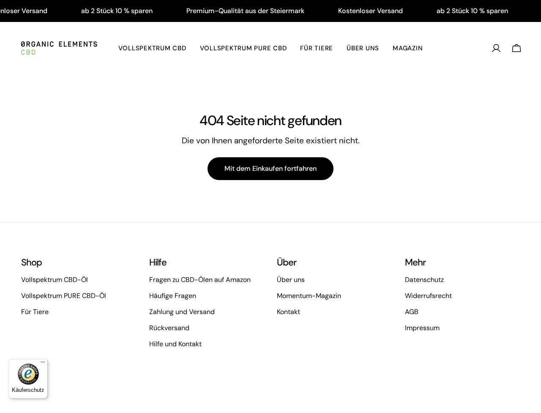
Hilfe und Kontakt (175, 343)
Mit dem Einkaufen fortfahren (270, 168)
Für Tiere (35, 311)
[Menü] (43, 364)
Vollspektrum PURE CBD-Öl (63, 295)
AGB (411, 311)
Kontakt (288, 311)
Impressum (422, 327)
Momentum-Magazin (309, 295)
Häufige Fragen (172, 295)
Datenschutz (424, 279)
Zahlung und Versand (182, 311)
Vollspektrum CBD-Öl (54, 279)
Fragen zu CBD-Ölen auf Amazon (200, 279)
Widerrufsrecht (428, 295)
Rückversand (169, 327)
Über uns (291, 279)
